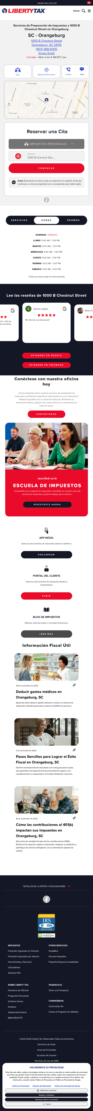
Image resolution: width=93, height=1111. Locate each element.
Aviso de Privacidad (46, 1049)
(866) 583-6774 (15, 1017)
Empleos (12, 1006)
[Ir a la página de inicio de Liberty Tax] (24, 11)
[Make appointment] (89, 2)
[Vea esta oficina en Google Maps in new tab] (13, 311)
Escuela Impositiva (57, 956)
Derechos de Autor (47, 1044)
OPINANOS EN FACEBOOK (46, 365)
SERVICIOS (19, 220)
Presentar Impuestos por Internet (23, 956)
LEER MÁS (46, 634)
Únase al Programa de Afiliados (63, 1011)
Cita (17, 74)
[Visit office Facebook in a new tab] (46, 200)
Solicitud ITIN (14, 972)
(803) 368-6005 (46, 49)
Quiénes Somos (15, 1001)
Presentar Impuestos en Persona (23, 950)
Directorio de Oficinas (18, 990)
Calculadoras (14, 967)
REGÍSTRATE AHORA (47, 504)
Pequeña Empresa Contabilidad (63, 961)
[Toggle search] (83, 11)
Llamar (68, 74)
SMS (82, 74)
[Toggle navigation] (89, 11)
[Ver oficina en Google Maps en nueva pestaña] (46, 99)
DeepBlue (53, 950)
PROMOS (73, 220)
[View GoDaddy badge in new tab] (46, 935)
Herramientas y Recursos (20, 961)
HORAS (46, 220)
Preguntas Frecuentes (18, 995)
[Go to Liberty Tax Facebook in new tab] (46, 899)
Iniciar (76, 10)
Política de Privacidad (20, 1086)
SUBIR (46, 595)
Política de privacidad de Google (67, 1086)
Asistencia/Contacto (17, 1012)
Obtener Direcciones (46, 74)
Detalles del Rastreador (42, 1086)
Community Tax (56, 1006)
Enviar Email (47, 53)
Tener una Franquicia (59, 990)
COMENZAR (46, 168)
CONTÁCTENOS (46, 414)
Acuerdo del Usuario (46, 1055)
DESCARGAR (46, 554)
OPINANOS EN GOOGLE (46, 355)
